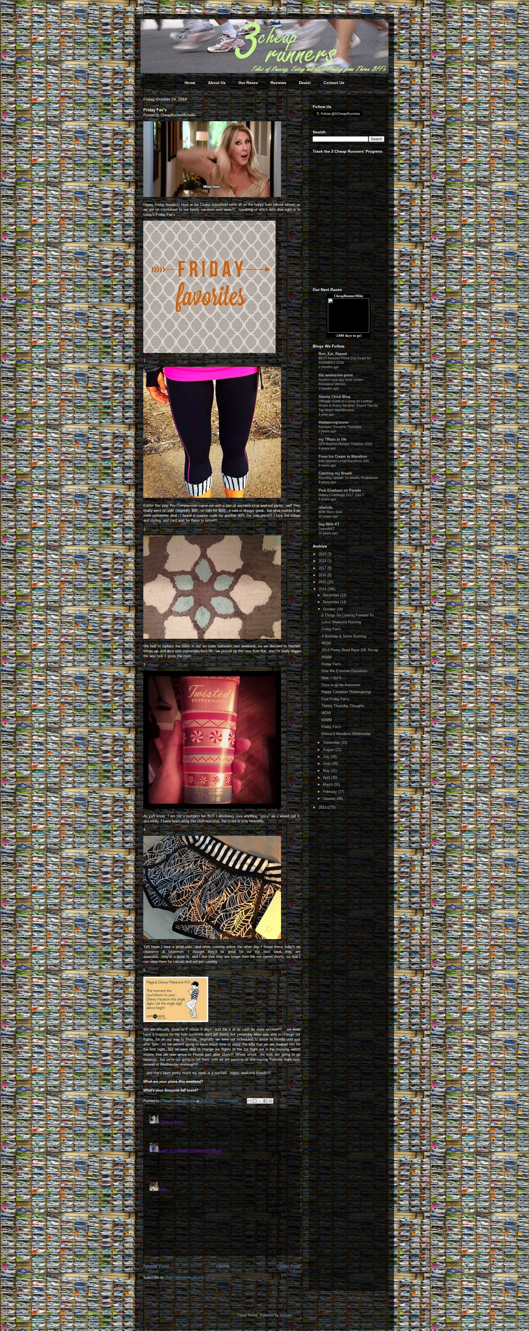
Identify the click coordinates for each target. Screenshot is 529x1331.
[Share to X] (260, 1101)
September (332, 742)
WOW (326, 643)
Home (190, 82)
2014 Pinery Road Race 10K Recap (350, 650)
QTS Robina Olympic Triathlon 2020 (346, 444)
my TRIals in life (332, 439)
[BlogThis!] (255, 1101)
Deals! (305, 82)
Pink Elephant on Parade (340, 490)
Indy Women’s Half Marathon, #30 (344, 461)
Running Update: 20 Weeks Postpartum (348, 478)
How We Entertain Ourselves (345, 671)
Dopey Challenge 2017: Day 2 (341, 495)
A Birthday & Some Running (344, 636)
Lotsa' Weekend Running (341, 622)
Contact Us (333, 82)
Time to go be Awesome (341, 685)
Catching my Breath (335, 473)
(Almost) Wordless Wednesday (346, 734)
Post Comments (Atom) (184, 1277)
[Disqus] (221, 1181)
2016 (323, 575)
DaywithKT (327, 529)
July (327, 757)
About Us (217, 82)
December (331, 595)
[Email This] (249, 1101)
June (327, 763)
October (330, 609)
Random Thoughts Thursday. (340, 427)
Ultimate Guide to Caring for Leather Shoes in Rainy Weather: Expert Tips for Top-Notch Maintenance (348, 405)
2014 (323, 589)
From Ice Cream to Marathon (343, 456)
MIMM (327, 657)
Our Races (248, 82)
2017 (323, 568)
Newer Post (156, 1266)
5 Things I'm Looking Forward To (347, 615)
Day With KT (329, 524)
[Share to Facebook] (265, 1101)
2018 (323, 561)
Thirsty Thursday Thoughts (343, 706)
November (331, 602)
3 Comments (228, 1101)
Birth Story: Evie (330, 512)
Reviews (278, 82)
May (327, 771)
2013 (323, 807)
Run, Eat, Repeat (333, 354)
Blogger (286, 1315)
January (330, 798)
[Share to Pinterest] (270, 1101)
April (327, 777)
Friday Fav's (331, 629)
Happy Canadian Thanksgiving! (346, 692)
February (330, 792)
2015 (323, 582)
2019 (323, 554)
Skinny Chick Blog (334, 397)
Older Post (288, 1266)
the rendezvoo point (336, 375)
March (328, 784)
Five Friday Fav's (335, 699)
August (329, 750)
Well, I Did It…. (334, 678)
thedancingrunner (334, 422)
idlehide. (326, 507)
